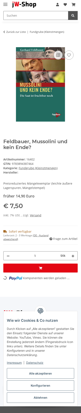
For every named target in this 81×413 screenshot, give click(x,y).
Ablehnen (40, 397)
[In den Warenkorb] (6, 45)
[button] (57, 4)
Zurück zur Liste (16, 32)
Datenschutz (34, 362)
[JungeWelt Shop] (24, 4)
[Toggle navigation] (5, 2)
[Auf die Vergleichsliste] (58, 55)
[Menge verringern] (8, 255)
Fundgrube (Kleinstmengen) (38, 168)
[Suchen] (73, 15)
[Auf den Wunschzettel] (69, 55)
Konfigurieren (40, 385)
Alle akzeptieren (40, 373)
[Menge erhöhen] (72, 255)
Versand (35, 215)
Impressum (14, 362)
